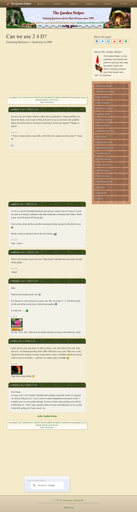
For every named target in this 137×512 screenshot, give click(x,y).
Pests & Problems (102, 153)
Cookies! (99, 198)
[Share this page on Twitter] (102, 41)
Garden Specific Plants (105, 130)
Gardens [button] (56, 3)
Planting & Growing (104, 119)
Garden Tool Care (103, 164)
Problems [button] (90, 3)
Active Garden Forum (47, 416)
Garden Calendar (102, 102)
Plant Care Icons (102, 176)
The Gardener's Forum (105, 91)
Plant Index (100, 187)
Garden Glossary (102, 170)
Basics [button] (40, 3)
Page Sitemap (78, 500)
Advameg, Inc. (68, 500)
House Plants (100, 136)
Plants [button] (73, 3)
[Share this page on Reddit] (114, 41)
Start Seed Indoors (103, 159)
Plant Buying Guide (103, 142)
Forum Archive (101, 97)
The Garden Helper (20, 4)
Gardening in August (104, 108)
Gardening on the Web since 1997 (90, 23)
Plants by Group (102, 125)
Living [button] (123, 3)
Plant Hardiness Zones (104, 147)
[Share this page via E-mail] (126, 41)
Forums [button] (107, 3)
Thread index (49, 102)
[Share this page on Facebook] (96, 41)
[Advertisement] (47, 69)
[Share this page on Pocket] (120, 41)
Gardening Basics (102, 114)
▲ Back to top (69, 507)
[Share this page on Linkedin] (108, 41)
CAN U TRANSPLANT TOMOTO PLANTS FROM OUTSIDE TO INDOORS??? (44, 97)
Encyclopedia (101, 192)
